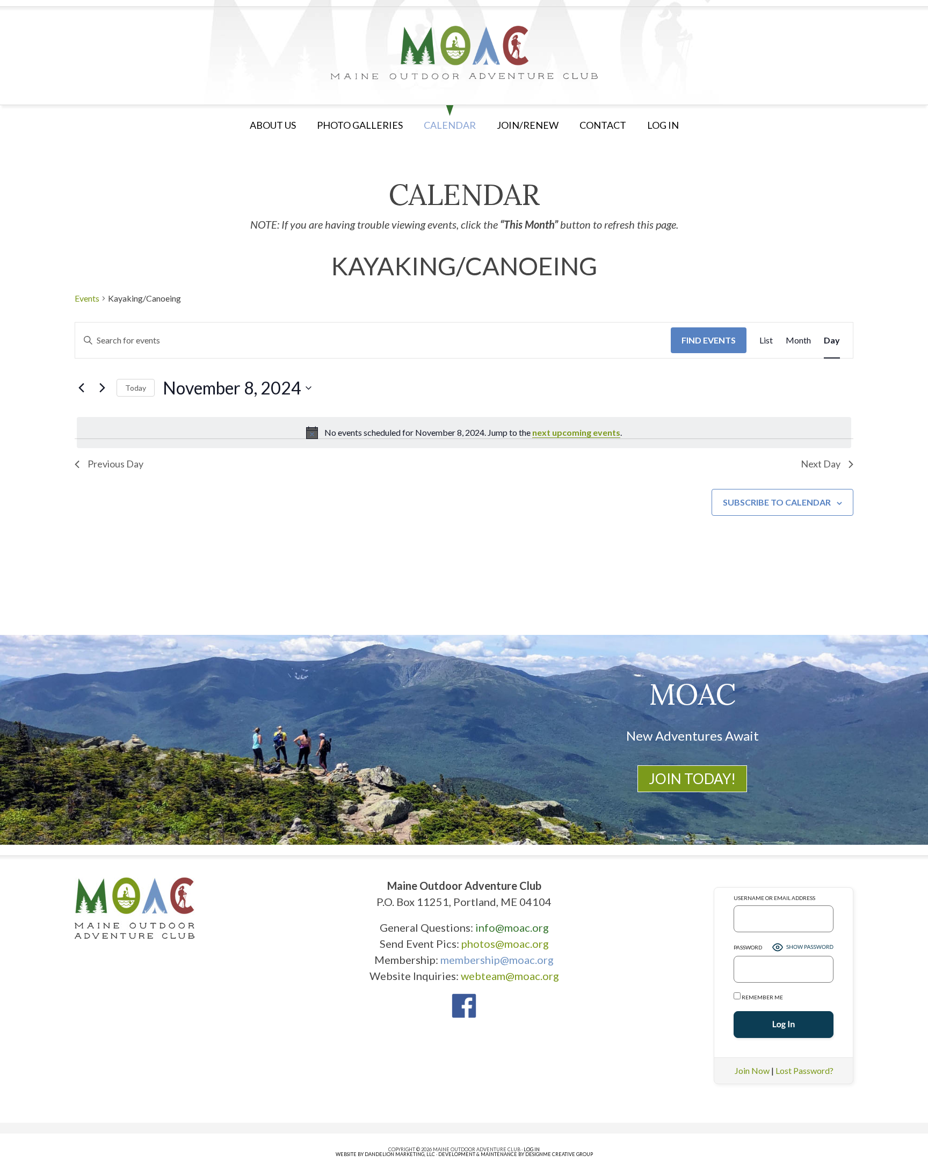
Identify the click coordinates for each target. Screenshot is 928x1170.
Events (87, 298)
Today (135, 387)
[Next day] (102, 388)
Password (748, 947)
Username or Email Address (774, 898)
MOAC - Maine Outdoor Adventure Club (464, 52)
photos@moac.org (505, 943)
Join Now (752, 1070)
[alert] (464, 432)
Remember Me (762, 997)
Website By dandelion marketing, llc (385, 1154)
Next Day (820, 464)
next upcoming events (576, 432)
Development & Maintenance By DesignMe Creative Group (515, 1154)
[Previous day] (81, 388)
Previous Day (115, 464)
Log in (663, 125)
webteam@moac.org (510, 975)
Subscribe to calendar (777, 502)
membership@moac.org (497, 959)
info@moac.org (512, 927)
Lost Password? (804, 1070)
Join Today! (692, 778)
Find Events (709, 340)
